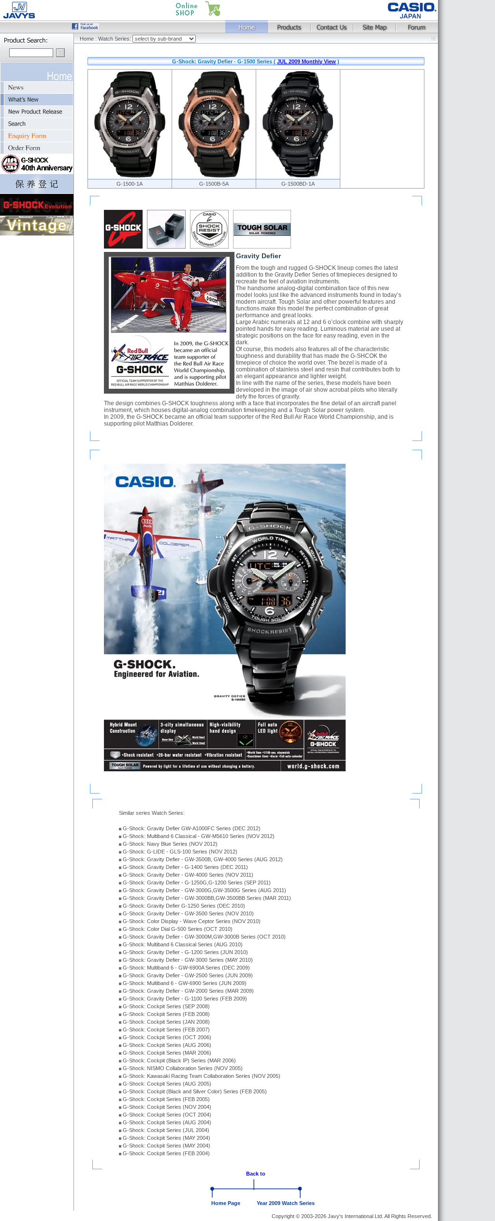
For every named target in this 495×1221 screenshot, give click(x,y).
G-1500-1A (129, 184)
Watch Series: (115, 39)
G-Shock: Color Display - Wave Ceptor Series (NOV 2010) (192, 921)
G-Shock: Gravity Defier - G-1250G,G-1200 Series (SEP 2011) (197, 882)
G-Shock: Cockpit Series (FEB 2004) (166, 1153)
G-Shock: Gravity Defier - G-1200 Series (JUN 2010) (185, 952)
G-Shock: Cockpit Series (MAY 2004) (166, 1138)
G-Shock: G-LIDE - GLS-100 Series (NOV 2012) (180, 851)
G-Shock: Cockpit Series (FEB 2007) (166, 1029)
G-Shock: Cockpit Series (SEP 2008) (166, 1006)
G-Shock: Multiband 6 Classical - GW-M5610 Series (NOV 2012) (199, 836)
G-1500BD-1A (298, 184)
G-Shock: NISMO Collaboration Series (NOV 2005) (183, 1068)
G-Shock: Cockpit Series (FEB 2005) (166, 1099)
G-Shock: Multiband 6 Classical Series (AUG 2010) (183, 944)
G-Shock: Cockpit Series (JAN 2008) (166, 1022)
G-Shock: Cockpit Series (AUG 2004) (167, 1122)
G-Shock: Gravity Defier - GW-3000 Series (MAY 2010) (188, 960)
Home (87, 39)
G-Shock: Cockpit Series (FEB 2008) (166, 1014)
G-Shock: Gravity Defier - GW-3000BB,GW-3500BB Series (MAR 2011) (207, 898)
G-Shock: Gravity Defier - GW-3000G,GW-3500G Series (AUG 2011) (204, 890)
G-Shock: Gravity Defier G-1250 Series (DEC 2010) (184, 906)
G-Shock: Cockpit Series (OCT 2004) (167, 1115)
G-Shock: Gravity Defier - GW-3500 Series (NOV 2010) (188, 913)
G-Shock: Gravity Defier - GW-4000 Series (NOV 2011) (188, 875)
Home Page (225, 1203)
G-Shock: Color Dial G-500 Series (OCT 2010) (178, 929)
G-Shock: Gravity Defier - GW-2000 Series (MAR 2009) (188, 991)
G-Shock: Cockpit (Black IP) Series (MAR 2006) (179, 1060)
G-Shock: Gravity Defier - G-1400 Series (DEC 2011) (185, 867)
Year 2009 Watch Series (286, 1203)
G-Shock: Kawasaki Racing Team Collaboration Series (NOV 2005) (201, 1076)
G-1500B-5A (214, 184)
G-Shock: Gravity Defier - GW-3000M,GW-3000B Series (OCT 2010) (204, 937)
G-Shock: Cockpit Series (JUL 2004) (166, 1130)
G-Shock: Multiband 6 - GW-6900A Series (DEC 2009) (186, 968)
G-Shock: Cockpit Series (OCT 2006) (167, 1037)
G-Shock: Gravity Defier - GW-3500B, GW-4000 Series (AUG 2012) (203, 859)
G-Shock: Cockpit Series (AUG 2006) (167, 1045)
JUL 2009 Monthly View (306, 61)
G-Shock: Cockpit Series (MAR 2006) (167, 1053)
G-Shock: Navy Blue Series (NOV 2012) (170, 844)
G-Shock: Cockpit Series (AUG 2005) (167, 1084)
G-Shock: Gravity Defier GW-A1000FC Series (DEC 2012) (192, 828)
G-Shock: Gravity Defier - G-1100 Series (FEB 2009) (185, 998)
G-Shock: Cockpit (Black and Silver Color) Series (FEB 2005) (195, 1091)
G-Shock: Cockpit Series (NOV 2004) (167, 1107)
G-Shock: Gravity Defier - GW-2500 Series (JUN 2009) (188, 975)
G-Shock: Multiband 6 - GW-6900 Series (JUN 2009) (185, 983)
